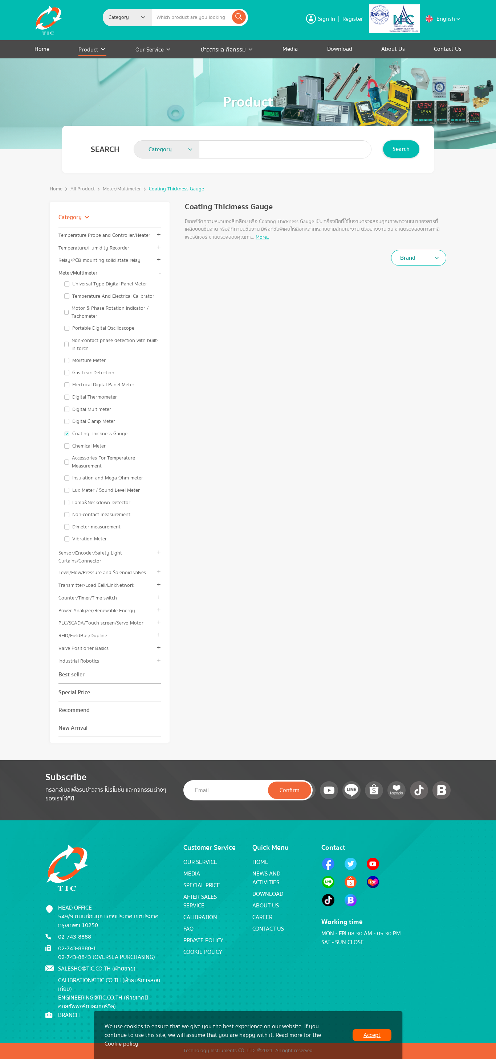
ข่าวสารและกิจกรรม (223, 49)
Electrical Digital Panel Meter (103, 385)
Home (41, 49)
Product (89, 49)
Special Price (74, 692)
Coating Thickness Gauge (99, 434)
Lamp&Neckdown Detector (101, 503)
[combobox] (127, 17)
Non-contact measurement (101, 515)
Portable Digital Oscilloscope (103, 328)
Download (339, 49)
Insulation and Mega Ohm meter (107, 478)
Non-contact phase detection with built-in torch (115, 344)
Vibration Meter (89, 539)
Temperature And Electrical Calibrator (113, 296)
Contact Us (448, 49)
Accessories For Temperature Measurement (103, 462)
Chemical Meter (89, 446)
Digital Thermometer (94, 397)
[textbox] (121, 17)
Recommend (74, 710)
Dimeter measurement (96, 527)
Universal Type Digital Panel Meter (109, 284)
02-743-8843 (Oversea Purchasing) (106, 957)
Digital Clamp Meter (93, 421)
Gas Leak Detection (93, 373)
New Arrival (73, 728)
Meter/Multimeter (122, 189)
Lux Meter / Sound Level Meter (106, 490)
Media (290, 49)
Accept (372, 1035)
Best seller (71, 674)
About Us (393, 49)
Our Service (149, 49)
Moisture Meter (89, 360)
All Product (82, 189)
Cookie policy (121, 1043)
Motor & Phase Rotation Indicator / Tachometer (110, 312)
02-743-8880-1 (77, 948)
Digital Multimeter (91, 409)
